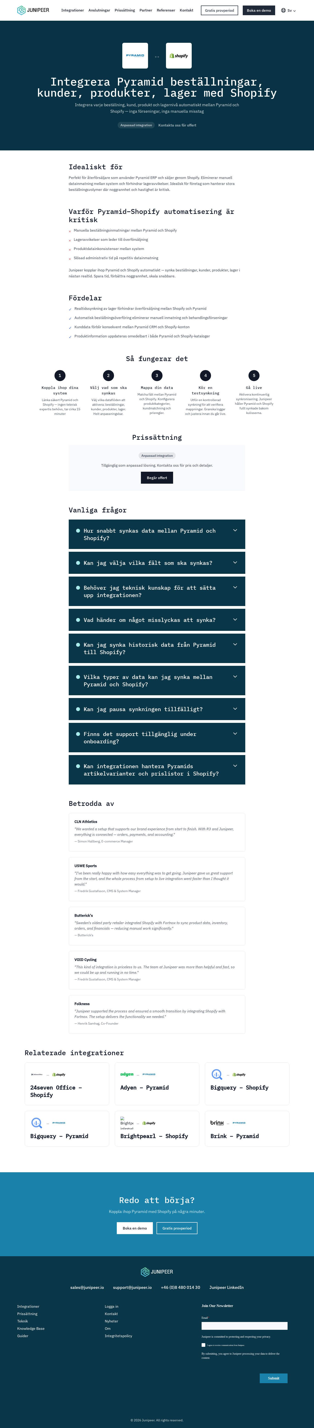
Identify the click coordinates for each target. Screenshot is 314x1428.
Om (108, 1328)
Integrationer (72, 10)
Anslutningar (99, 10)
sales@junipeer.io (87, 1287)
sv (290, 10)
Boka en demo (259, 10)
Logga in (111, 1306)
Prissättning (125, 10)
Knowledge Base (31, 1328)
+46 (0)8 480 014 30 (180, 1287)
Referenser (166, 10)
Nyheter (111, 1321)
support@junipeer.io (132, 1287)
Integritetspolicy (118, 1335)
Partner (146, 10)
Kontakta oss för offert (177, 125)
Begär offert (157, 477)
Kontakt (186, 10)
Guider (22, 1335)
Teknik (22, 1321)
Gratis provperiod (219, 10)
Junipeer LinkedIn (226, 1287)
